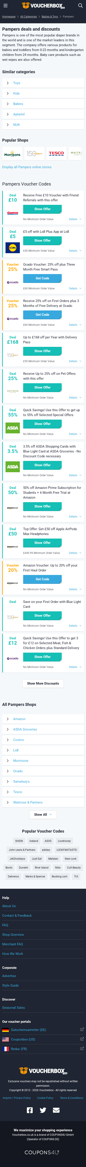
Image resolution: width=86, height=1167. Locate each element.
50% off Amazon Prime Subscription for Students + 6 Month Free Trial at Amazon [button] (52, 493)
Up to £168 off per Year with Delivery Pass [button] (50, 339)
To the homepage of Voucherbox (43, 5)
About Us (9, 906)
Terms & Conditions (71, 1098)
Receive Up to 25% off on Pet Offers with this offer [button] (49, 376)
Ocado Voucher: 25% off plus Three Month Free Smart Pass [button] (49, 267)
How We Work (12, 954)
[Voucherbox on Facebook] (29, 1112)
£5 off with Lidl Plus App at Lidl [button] (46, 232)
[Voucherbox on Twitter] (43, 1112)
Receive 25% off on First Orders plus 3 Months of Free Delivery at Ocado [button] (51, 303)
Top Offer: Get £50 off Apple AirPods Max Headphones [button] (50, 531)
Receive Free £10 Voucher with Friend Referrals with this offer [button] (51, 197)
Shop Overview (13, 935)
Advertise (9, 976)
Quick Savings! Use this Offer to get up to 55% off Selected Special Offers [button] (51, 412)
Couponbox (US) (23, 1039)
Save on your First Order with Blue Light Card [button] (52, 604)
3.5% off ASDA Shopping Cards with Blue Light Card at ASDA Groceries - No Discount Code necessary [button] (52, 451)
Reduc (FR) (19, 1049)
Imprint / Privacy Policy (17, 1098)
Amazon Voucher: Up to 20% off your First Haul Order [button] (50, 567)
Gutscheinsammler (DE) (28, 1030)
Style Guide (10, 985)
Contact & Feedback (17, 916)
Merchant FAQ (12, 944)
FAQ (5, 925)
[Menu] (5, 5)
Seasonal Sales (13, 1008)
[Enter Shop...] (80, 5)
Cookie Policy (45, 1098)
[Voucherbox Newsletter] (56, 1112)
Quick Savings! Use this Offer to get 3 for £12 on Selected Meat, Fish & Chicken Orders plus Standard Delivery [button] (51, 643)
